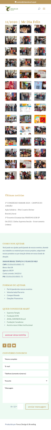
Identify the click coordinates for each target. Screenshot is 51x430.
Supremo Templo (13, 313)
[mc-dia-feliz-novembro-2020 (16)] (11, 29)
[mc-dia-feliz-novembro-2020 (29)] (25, 74)
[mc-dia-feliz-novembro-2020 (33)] (40, 85)
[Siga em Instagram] (9, 345)
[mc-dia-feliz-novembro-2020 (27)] (40, 63)
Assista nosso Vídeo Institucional (20, 325)
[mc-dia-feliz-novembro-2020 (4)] (11, 141)
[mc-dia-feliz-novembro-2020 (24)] (40, 51)
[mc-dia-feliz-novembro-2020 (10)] (11, 164)
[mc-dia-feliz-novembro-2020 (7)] (11, 153)
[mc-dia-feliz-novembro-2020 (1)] (25, 119)
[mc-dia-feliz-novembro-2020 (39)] (40, 108)
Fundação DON (13, 316)
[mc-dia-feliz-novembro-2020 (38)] (25, 108)
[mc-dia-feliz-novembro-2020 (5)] (25, 141)
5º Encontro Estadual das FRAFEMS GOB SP (22, 217)
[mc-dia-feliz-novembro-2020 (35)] (25, 96)
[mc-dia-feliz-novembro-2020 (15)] (40, 175)
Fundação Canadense (15, 322)
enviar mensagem (37, 406)
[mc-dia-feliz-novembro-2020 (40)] (11, 119)
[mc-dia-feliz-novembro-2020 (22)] (11, 51)
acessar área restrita (15, 334)
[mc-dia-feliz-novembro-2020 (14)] (25, 175)
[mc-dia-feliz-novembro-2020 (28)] (11, 74)
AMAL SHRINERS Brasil (16, 319)
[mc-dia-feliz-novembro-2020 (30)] (40, 74)
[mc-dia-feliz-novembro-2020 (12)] (40, 164)
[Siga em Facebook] (4, 345)
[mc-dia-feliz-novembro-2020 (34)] (11, 96)
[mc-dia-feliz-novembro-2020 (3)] (40, 130)
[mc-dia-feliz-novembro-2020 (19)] (11, 40)
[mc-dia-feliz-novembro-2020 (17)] (25, 29)
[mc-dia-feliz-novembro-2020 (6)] (40, 141)
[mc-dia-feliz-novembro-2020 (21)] (40, 40)
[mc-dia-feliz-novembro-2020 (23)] (25, 51)
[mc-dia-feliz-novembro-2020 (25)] (11, 63)
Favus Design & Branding (26, 424)
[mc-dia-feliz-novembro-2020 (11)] (25, 164)
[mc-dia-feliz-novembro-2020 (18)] (40, 29)
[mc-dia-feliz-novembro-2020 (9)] (40, 153)
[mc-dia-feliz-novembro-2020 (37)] (11, 108)
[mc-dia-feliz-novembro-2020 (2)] (11, 130)
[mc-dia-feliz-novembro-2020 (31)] (11, 85)
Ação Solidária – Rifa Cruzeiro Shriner (19, 210)
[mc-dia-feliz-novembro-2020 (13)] (11, 175)
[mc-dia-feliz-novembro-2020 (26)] (25, 63)
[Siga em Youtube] (14, 345)
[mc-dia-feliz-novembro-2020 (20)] (25, 40)
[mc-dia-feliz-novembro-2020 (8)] (25, 153)
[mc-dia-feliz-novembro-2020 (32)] (25, 85)
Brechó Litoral (10, 214)
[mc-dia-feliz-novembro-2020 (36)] (40, 96)
